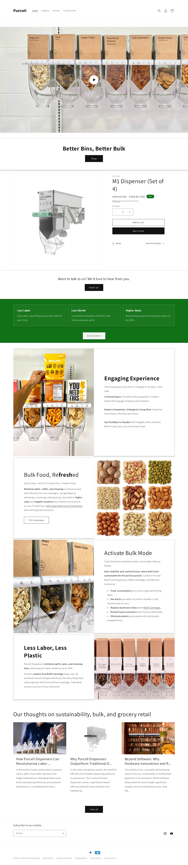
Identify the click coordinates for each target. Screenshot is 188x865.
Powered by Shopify (32, 858)
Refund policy (48, 858)
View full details (153, 243)
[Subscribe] (62, 833)
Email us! (94, 287)
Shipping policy (81, 858)
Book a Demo (94, 335)
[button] (159, 10)
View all (94, 809)
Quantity (116, 206)
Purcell (22, 858)
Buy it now (138, 230)
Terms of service (110, 858)
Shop (94, 158)
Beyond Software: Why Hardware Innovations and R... (148, 761)
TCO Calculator (36, 520)
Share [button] (118, 243)
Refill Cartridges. (152, 607)
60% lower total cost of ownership (65, 505)
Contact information (64, 858)
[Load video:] (94, 80)
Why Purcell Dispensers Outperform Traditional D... (91, 761)
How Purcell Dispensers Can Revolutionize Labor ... (37, 761)
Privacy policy (95, 858)
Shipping (116, 201)
